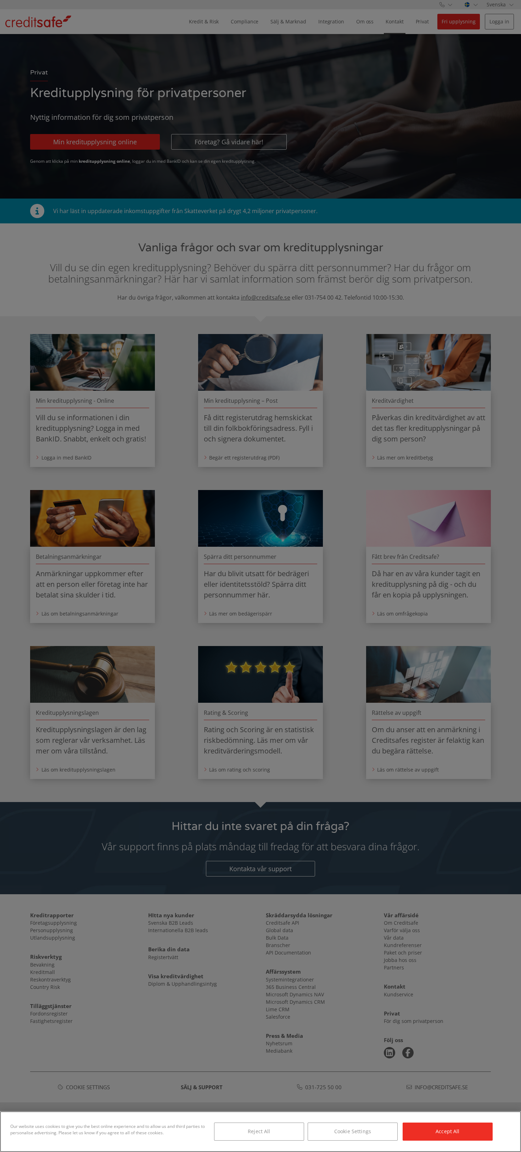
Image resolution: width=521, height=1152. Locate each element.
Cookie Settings (352, 1131)
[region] (260, 1131)
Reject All (259, 1131)
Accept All (447, 1131)
